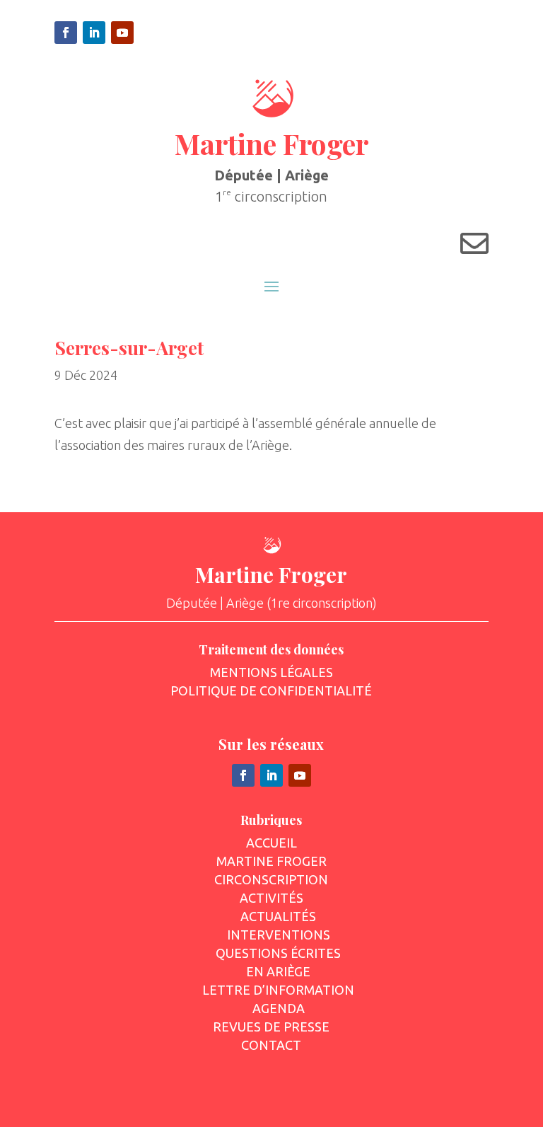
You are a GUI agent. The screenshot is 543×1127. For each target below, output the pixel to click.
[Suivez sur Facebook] (65, 32)
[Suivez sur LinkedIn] (94, 32)
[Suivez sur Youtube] (122, 32)
